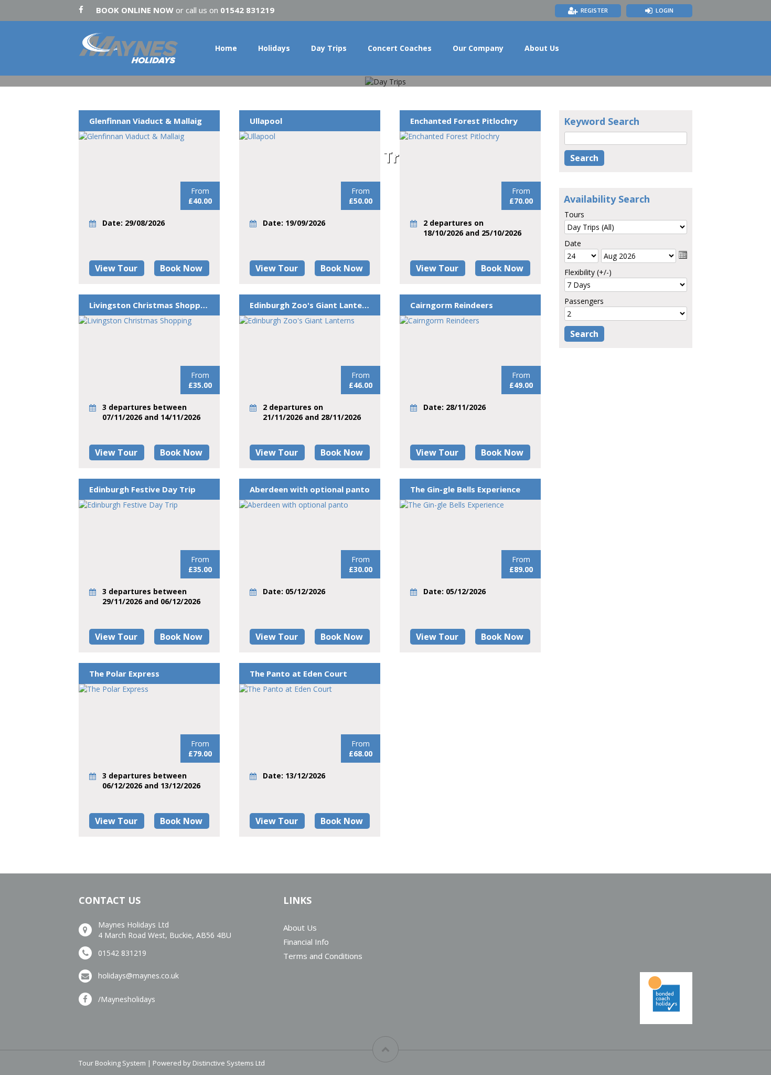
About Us (541, 48)
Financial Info (306, 941)
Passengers (584, 301)
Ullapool (266, 120)
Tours (574, 214)
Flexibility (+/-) (588, 272)
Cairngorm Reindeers (451, 305)
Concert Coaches (400, 48)
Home (226, 48)
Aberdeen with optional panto (310, 489)
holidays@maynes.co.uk (138, 976)
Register (594, 10)
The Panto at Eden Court (298, 673)
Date (572, 243)
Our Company (478, 48)
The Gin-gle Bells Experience (465, 489)
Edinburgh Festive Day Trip (142, 489)
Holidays (274, 48)
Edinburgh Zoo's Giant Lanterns (310, 305)
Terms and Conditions (322, 956)
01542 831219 (247, 10)
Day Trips (329, 48)
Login (664, 10)
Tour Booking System (112, 1063)
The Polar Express (124, 673)
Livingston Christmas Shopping (149, 305)
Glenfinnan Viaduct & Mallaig (145, 120)
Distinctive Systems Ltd (228, 1063)
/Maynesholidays (126, 999)
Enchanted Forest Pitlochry (464, 120)
